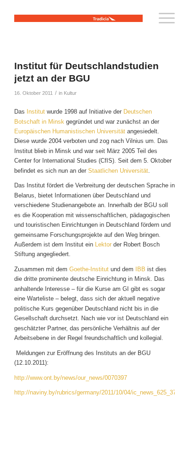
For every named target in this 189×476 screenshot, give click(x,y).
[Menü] (162, 18)
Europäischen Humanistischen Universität (69, 131)
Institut (37, 111)
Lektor (104, 244)
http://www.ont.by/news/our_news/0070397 (70, 377)
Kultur (70, 93)
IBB (141, 269)
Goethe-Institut (89, 269)
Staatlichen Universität (118, 170)
